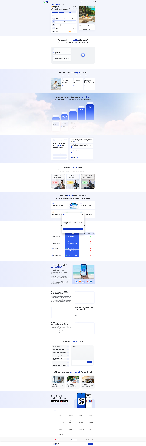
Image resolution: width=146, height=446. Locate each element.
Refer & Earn (70, 429)
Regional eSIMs (61, 411)
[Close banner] (82, 214)
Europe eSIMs (60, 413)
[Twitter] (86, 439)
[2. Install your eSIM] (73, 181)
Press (69, 427)
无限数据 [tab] (70, 12)
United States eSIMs (61, 424)
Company (70, 424)
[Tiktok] (94, 439)
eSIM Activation (71, 417)
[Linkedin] (88, 439)
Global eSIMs (60, 415)
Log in (90, 420)
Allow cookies (73, 228)
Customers (91, 411)
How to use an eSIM (81, 429)
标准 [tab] (58, 12)
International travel (81, 413)
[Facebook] (85, 439)
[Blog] (58, 382)
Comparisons (80, 417)
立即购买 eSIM (83, 1)
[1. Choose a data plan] (58, 181)
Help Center (91, 422)
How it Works (71, 411)
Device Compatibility (81, 424)
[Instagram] (92, 439)
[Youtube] (90, 439)
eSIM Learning (81, 422)
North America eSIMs (61, 417)
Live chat (90, 413)
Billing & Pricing (91, 429)
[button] (64, 15)
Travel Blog (81, 411)
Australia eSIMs (61, 434)
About (70, 422)
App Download (71, 413)
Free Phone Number (71, 420)
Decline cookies (73, 231)
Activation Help (91, 415)
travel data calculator (82, 316)
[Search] (94, 2)
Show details (65, 225)
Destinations (53, 4)
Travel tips (80, 420)
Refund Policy (90, 417)
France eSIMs (60, 429)
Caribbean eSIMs (61, 420)
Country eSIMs (61, 422)
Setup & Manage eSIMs (92, 427)
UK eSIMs (60, 427)
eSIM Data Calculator (81, 427)
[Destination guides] (73, 382)
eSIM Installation (71, 415)
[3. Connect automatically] (88, 181)
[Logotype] (45, 2)
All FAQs (90, 424)
